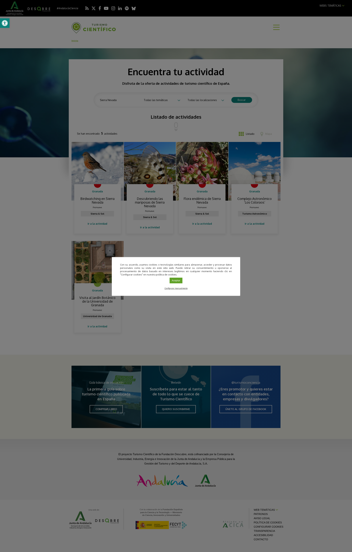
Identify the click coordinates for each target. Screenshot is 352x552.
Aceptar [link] (176, 280)
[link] (5, 23)
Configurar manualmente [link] (176, 288)
